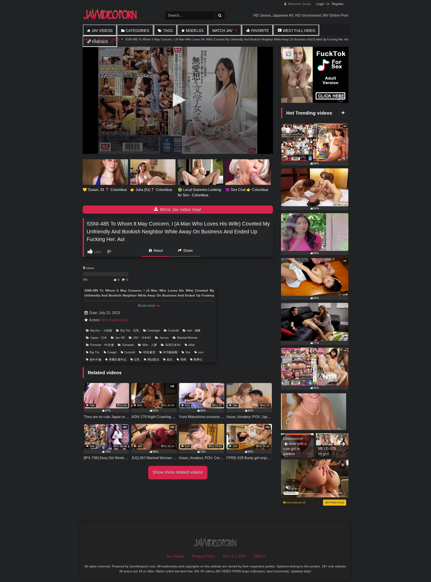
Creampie (153, 330)
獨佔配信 (153, 359)
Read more (147, 306)
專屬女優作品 (117, 359)
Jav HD (120, 337)
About (158, 250)
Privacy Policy (203, 556)
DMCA (259, 556)
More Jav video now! (180, 209)
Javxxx (164, 337)
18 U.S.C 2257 (234, 556)
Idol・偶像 (193, 330)
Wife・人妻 (149, 345)
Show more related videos (178, 472)
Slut (187, 352)
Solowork (128, 345)
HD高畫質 (149, 352)
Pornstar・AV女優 (102, 345)
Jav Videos (102, 31)
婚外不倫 (95, 359)
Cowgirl (112, 352)
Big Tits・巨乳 (129, 330)
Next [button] (342, 444)
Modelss (195, 31)
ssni (200, 352)
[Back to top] (417, 568)
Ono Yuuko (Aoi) (114, 320)
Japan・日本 (98, 337)
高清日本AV (173, 345)
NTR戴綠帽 (170, 352)
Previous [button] (286, 444)
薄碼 (183, 359)
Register (338, 4)
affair (191, 345)
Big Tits (95, 352)
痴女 (170, 359)
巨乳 (137, 359)
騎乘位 (198, 359)
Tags (168, 31)
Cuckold (173, 330)
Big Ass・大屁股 (101, 330)
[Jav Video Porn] (111, 15)
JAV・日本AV (142, 337)
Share (187, 250)
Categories (137, 31)
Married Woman (187, 337)
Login (320, 4)
